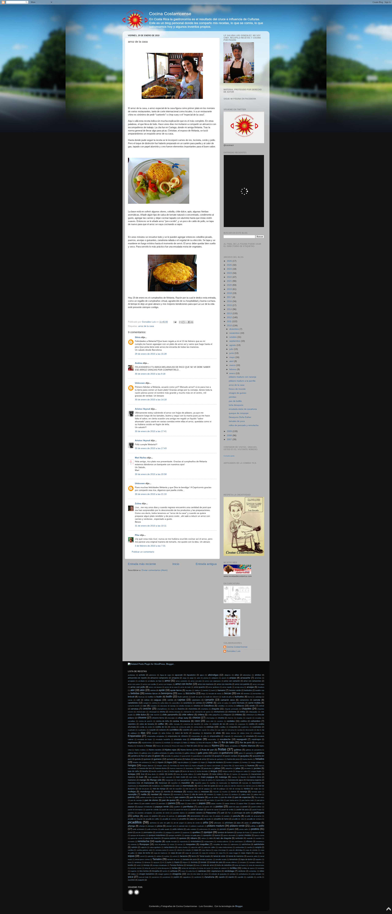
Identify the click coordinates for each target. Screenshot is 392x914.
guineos (158, 759)
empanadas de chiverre (178, 736)
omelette (210, 794)
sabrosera (234, 844)
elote (218, 733)
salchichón (259, 844)
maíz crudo (180, 777)
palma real (257, 794)
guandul (208, 756)
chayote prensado (231, 709)
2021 (229, 281)
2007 (229, 439)
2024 (229, 269)
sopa (196, 850)
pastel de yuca (242, 810)
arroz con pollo (137, 687)
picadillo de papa (186, 819)
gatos (241, 753)
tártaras (147, 862)
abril (231, 361)
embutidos (257, 733)
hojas (203, 762)
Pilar (137, 535)
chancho (181, 709)
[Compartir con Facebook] (189, 322)
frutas (222, 749)
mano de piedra (207, 780)
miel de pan (189, 789)
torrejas (190, 865)
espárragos (256, 739)
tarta (129, 862)
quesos (182, 838)
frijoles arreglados (231, 746)
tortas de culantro (220, 868)
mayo (232, 357)
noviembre (234, 333)
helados (259, 758)
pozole (138, 832)
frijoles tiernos (186, 750)
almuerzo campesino (159, 678)
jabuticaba (207, 768)
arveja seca (239, 687)
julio (231, 349)
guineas (147, 759)
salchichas (246, 844)
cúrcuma (230, 730)
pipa (239, 823)
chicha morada (174, 712)
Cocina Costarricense (237, 647)
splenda (150, 856)
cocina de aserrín (145, 721)
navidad (154, 794)
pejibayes (259, 812)
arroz (167, 680)
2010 (229, 325)
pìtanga (142, 826)
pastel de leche (181, 810)
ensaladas (196, 739)
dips (143, 732)
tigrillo (169, 862)
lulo (227, 774)
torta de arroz (208, 865)
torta (198, 865)
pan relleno (134, 803)
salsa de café (196, 847)
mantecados (220, 780)
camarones (244, 700)
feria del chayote (205, 743)
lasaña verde (156, 771)
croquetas (233, 727)
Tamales (157, 859)
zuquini (141, 880)
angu (184, 678)
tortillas (233, 868)
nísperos (166, 794)
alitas (237, 675)
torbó (139, 865)
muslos (225, 792)
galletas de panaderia (254, 750)
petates (227, 816)
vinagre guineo (163, 874)
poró (231, 829)
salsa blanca (169, 847)
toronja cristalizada (160, 865)
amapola (175, 678)
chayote (215, 709)
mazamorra (144, 786)
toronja (146, 865)
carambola (187, 703)
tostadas (261, 868)
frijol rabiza (204, 746)
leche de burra (188, 771)
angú (191, 678)
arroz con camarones (252, 681)
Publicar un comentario (143, 552)
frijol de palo (192, 746)
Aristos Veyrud (142, 409)
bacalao (189, 690)
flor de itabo (228, 742)
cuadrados (142, 730)
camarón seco (228, 700)
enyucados (212, 739)
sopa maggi (233, 853)
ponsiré (223, 829)
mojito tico (257, 789)
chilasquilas (253, 712)
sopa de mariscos (160, 853)
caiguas (157, 700)
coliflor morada (174, 724)
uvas (183, 871)
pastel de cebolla (152, 810)
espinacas (133, 742)
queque (208, 832)
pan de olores (151, 800)
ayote (162, 690)
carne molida (254, 703)
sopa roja (257, 853)
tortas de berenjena (189, 868)
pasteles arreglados (145, 813)
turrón (165, 871)
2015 (229, 305)
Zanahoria (209, 877)
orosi (226, 794)
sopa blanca (206, 850)
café (138, 700)
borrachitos (257, 693)
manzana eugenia (253, 780)
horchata (173, 766)
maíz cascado (167, 777)
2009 (229, 431)
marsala (245, 783)
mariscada (223, 783)
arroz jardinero (213, 687)
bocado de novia (215, 693)
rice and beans (237, 841)
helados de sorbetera (141, 762)
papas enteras (230, 803)
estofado (167, 743)
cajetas (181, 699)
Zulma (138, 503)
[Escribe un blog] (183, 322)
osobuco (234, 794)
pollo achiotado (138, 829)
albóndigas (213, 675)
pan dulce (210, 800)
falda (185, 743)
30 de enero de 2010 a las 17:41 (151, 431)
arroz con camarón (232, 681)
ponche (213, 829)
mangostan (169, 780)
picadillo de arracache (253, 816)
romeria (133, 844)
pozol (130, 832)
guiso (179, 759)
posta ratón (243, 829)
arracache (245, 678)
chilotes (238, 714)
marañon (174, 783)
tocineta (194, 862)
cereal (261, 706)
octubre (233, 337)
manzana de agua (235, 780)
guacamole (186, 756)
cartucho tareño (134, 706)
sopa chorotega (219, 850)
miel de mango (159, 789)
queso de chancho (153, 838)
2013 (229, 313)
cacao (130, 700)
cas (144, 706)
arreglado (131, 681)
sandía (249, 847)
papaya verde (162, 806)
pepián (146, 816)
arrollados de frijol (154, 681)
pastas (219, 806)
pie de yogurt (179, 823)
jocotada (247, 768)
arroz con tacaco (155, 687)
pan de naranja (135, 800)
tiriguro (185, 862)
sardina (130, 850)
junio (232, 353)
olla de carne (197, 794)
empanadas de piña (198, 736)
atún (142, 690)
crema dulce (198, 727)
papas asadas (216, 803)
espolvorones (147, 743)
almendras (247, 675)
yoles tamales (256, 874)
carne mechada (238, 703)
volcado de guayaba (218, 874)
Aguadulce (191, 675)
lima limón (151, 774)
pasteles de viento (163, 813)
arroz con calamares (213, 681)
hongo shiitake (256, 762)
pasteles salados (195, 813)
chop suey (183, 718)
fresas (149, 746)
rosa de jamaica (161, 844)
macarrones (256, 774)
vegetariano (216, 871)
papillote (177, 807)
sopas (131, 856)
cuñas (212, 730)
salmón (134, 847)
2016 (229, 301)
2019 (229, 289)
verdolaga (229, 871)
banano (221, 690)
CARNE (209, 703)
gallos (215, 753)
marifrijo (212, 783)
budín (169, 696)
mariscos (234, 783)
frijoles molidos (140, 750)
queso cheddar (244, 835)
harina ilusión (247, 759)
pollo (261, 825)
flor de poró (245, 742)
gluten (158, 756)
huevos (250, 765)
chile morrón (154, 715)
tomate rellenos (231, 862)
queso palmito (170, 838)
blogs (203, 693)
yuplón (176, 877)
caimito (170, 700)
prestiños (159, 832)
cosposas (241, 724)
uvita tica (191, 871)
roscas (180, 844)
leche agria (175, 771)
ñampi (186, 794)
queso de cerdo (136, 838)
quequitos (207, 835)
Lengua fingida (256, 771)
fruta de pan (208, 750)
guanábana (197, 756)
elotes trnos (244, 733)
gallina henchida (175, 753)
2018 (229, 293)
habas (187, 759)
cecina (230, 706)
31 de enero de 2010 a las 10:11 (150, 526)
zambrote (197, 877)
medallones (156, 786)
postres (255, 829)
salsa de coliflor (209, 847)
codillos (243, 721)
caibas (147, 700)
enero (232, 373)
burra (250, 697)
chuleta (221, 718)
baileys (197, 690)
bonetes (247, 693)
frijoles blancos (248, 746)
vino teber (197, 874)
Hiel (153, 762)
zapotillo (240, 877)
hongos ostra (162, 766)
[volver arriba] (388, 910)
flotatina (131, 746)
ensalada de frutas (144, 739)
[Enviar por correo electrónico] (180, 322)
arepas (232, 678)
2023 (229, 273)
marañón (185, 783)
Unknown (140, 383)
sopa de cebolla (251, 850)
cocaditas (131, 721)
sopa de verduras (208, 853)
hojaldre (195, 762)
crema (173, 727)
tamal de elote (219, 856)
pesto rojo (208, 816)
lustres (234, 774)
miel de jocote (143, 789)
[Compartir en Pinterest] (192, 322)
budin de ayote (196, 697)
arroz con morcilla (224, 684)
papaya (131, 807)
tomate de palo (216, 862)
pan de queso (168, 800)
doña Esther (166, 733)
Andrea (138, 363)
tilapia (176, 862)
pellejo (136, 816)
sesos (171, 850)
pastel (245, 807)
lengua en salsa (241, 771)
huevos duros (161, 768)
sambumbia (239, 847)
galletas (237, 750)
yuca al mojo (144, 877)
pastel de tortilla (227, 810)
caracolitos (176, 703)
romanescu (260, 841)
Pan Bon (169, 797)
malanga (223, 777)
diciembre (234, 329)
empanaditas (215, 736)
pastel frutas (257, 810)
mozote (216, 792)
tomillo (130, 865)
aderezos (152, 675)
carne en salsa (222, 703)
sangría (258, 847)
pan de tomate (185, 800)
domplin (155, 733)
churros (230, 718)
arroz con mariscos (205, 684)
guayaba (244, 756)
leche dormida (202, 771)
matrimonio (132, 786)
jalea (238, 768)
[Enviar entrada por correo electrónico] (175, 322)
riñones (249, 841)
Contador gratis (229, 456)
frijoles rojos (170, 750)
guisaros (170, 759)
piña (205, 822)
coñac (206, 724)
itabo (198, 768)
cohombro (255, 721)
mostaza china (192, 792)
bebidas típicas (151, 693)
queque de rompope (239, 413)
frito (197, 750)
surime (166, 856)
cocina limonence (181, 721)
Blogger (239, 906)
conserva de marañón (191, 724)
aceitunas (131, 675)
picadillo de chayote (135, 819)
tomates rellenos (255, 862)
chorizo (196, 717)
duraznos (208, 733)
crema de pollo (184, 727)
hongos (132, 765)
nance (233, 792)
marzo (232, 365)
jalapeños (229, 768)
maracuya (163, 783)
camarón (209, 699)
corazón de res (218, 724)
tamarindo (233, 859)
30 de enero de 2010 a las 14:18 (151, 399)
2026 (229, 261)
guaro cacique (231, 756)
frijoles (215, 745)
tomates (243, 862)
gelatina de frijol (138, 756)
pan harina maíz (248, 800)
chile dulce (141, 714)
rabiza (203, 838)
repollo (158, 841)
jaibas (217, 768)
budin (159, 697)
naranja (243, 791)
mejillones (167, 786)
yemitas (232, 397)
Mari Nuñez (141, 458)
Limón (161, 774)
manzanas (149, 783)
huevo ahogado (198, 766)
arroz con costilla (149, 684)
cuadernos (245, 727)
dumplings (196, 733)
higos (169, 762)
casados (153, 706)
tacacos (184, 856)
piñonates (217, 823)
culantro (186, 730)
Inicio (175, 564)
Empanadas (134, 735)
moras (157, 792)
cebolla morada (184, 706)
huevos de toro (145, 768)
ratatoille (250, 838)
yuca (130, 876)
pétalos (218, 816)
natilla (144, 794)
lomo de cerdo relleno (184, 774)
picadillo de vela (238, 819)
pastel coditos (256, 807)
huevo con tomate (213, 766)
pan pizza (260, 800)
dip (258, 730)
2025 (229, 265)
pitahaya (256, 823)
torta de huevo (240, 865)
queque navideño (175, 835)
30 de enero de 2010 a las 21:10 (151, 494)
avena (153, 690)
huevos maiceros (176, 768)
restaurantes (209, 841)
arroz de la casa (146, 326)
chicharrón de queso (202, 712)
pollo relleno (178, 829)
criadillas (222, 727)
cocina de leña (162, 721)
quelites (196, 832)
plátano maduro (215, 825)
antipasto (214, 678)
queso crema (259, 835)
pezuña (236, 816)
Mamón (243, 777)
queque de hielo (258, 832)
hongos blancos (148, 766)
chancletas (192, 709)
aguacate (179, 675)
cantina (154, 703)
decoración (249, 730)
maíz (141, 777)
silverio (179, 850)
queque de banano (226, 832)
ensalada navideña (163, 739)
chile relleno (188, 714)
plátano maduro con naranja (242, 377)
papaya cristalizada (145, 807)
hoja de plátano (183, 762)
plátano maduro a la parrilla (242, 381)
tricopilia (155, 871)
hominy (245, 762)
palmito (131, 797)
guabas (176, 756)
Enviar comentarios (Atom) (155, 570)
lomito (170, 774)
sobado (188, 850)
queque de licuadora (137, 835)
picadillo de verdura (254, 819)
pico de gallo (165, 823)
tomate (203, 862)
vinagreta (176, 874)
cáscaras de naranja (167, 706)
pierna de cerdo (193, 823)
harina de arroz (200, 759)
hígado (161, 762)
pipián (246, 823)
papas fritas (243, 803)
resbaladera (196, 841)
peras (163, 816)
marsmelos (256, 783)
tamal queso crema (142, 859)
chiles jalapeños (214, 715)
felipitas (193, 743)
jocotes (257, 768)
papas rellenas (256, 803)
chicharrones (219, 712)
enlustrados (238, 736)
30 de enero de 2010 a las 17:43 (151, 448)
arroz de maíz (185, 687)
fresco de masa (178, 746)
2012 (229, 317)
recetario (131, 841)
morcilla (167, 792)
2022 (229, 277)
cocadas (258, 718)
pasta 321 (208, 807)
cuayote (152, 730)
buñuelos (239, 697)
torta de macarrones (256, 865)
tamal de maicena (236, 856)
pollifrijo (253, 826)
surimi (174, 856)
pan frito (220, 800)
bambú (205, 690)
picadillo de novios (169, 819)
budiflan (150, 697)
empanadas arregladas (155, 736)
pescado (182, 816)
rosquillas (204, 844)
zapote (231, 877)
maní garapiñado (183, 780)
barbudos (248, 690)
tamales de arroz (173, 859)
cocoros (220, 721)
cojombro (132, 724)
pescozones (196, 816)
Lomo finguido (202, 774)
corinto (231, 724)
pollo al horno (152, 829)
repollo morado (171, 841)
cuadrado (131, 730)
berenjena (166, 693)
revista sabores (223, 841)
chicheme (232, 712)
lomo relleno (217, 774)
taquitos (259, 859)
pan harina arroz (232, 800)
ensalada (250, 736)
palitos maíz (245, 794)
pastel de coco (167, 810)
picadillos (135, 822)
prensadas (148, 832)
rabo (211, 838)
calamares (196, 700)
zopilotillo (250, 877)
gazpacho (249, 753)
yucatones (166, 877)
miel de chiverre (236, 786)
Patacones (211, 813)
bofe (238, 693)
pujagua (169, 832)
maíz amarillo (153, 777)
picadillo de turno (221, 819)
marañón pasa (200, 783)
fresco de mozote (237, 389)
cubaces (162, 730)
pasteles (131, 813)
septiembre (235, 341)
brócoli (131, 697)
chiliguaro (227, 715)
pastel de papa (197, 810)
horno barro (184, 766)
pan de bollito (235, 401)
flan (216, 742)
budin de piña (227, 697)
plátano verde (237, 825)
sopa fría (222, 853)
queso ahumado (229, 835)
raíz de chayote (223, 838)
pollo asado (165, 829)
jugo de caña (133, 771)
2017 (229, 297)
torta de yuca (150, 868)
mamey (234, 777)
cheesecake (141, 712)
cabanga (258, 697)
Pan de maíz (259, 797)
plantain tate (183, 826)
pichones (153, 823)
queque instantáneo (157, 835)
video (262, 871)
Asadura (261, 687)
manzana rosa (134, 783)
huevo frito (228, 766)
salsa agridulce (155, 847)
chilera (201, 714)
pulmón (177, 832)
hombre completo (232, 762)
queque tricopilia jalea (192, 835)
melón (177, 786)
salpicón (144, 847)
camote (256, 700)
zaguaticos (187, 877)
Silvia (138, 337)
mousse (205, 791)
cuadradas (256, 727)
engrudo (227, 736)
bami (213, 690)
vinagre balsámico (147, 874)
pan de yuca (198, 800)
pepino (155, 816)
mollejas (132, 791)
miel (199, 786)
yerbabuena (243, 874)
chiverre (142, 717)
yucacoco (155, 877)
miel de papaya (204, 789)
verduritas (252, 871)
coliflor (161, 724)
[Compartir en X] (186, 322)
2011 (229, 321)
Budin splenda (183, 697)
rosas (172, 844)
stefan (158, 856)
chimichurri (250, 715)
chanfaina (204, 709)
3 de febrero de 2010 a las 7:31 (150, 546)
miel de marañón (175, 789)
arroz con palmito (242, 684)
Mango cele (155, 780)
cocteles (231, 721)
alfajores (227, 675)
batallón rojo (259, 690)
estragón (177, 743)
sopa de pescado (191, 853)
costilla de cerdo (145, 727)
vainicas (202, 871)
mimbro (247, 789)
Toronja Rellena (176, 865)
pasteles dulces (179, 813)
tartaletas (137, 862)
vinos (206, 874)
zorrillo (259, 877)
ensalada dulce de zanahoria (243, 409)
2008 (229, 435)
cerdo (252, 706)
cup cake (220, 730)
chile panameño (170, 714)
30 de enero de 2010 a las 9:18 (150, 374)
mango (142, 780)
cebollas (196, 706)
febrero (233, 369)
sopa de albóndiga (235, 850)
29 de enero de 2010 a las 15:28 (151, 354)
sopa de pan (176, 853)
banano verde (235, 690)
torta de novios (135, 868)
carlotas (199, 703)
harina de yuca (233, 759)
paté (222, 813)
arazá (224, 678)
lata (165, 771)
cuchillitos (174, 730)
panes (171, 803)
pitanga (131, 826)
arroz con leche (183, 684)
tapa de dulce (246, 859)
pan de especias (243, 797)
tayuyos (156, 862)
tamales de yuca (237, 421)
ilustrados (189, 768)
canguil (145, 703)
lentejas (131, 774)
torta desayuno (236, 405)
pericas (172, 816)
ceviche (147, 708)
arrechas (258, 678)
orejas (218, 794)
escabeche (225, 739)
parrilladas (188, 806)
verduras (241, 871)
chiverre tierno (158, 718)
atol (132, 690)
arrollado (141, 681)
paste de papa (234, 807)
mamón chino (255, 777)
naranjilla (132, 794)
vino (188, 874)
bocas (227, 693)
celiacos (240, 706)
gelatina (260, 753)
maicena (131, 777)
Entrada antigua (206, 564)
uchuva (173, 871)
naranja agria (256, 792)
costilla (251, 724)
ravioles (259, 838)
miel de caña (223, 786)
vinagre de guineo (237, 393)
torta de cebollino (224, 865)
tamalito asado (221, 859)
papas (202, 803)
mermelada (188, 786)
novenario (177, 794)
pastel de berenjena (135, 810)
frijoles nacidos (155, 750)
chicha (162, 712)
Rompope (144, 844)
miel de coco (250, 786)
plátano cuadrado (197, 826)
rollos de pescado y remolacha (243, 425)
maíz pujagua (207, 777)
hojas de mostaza (215, 762)
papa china (191, 803)
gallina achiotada (160, 753)
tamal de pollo (252, 856)
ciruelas (239, 718)
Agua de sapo (165, 675)
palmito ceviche (146, 797)
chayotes (246, 708)
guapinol (218, 756)
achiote (142, 675)
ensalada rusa (180, 739)
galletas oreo (146, 753)
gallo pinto (203, 753)
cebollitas (221, 706)
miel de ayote (209, 786)
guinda (138, 759)
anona (205, 678)
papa (182, 803)
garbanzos (227, 752)
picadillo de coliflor (152, 819)
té (163, 862)
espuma (158, 743)
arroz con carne (134, 684)
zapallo (222, 877)
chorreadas (210, 718)
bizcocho (191, 693)
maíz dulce (193, 777)
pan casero (180, 797)
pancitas (162, 803)
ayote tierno (176, 690)
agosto (233, 345)
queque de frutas (243, 832)
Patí (229, 813)
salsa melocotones (225, 847)
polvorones (203, 829)
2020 (229, 285)
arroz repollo (227, 687)
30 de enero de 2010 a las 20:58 (151, 474)
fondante (140, 746)
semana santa (160, 850)
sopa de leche (144, 853)
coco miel (209, 721)
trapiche (133, 871)
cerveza (134, 709)
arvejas (250, 687)
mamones (132, 780)
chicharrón (187, 712)
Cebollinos (209, 706)
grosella (167, 756)
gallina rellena (190, 753)
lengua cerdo (227, 771)
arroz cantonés (181, 681)
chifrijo (242, 712)
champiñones (162, 709)
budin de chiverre (212, 697)
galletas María (133, 753)
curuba (239, 730)
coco (197, 720)
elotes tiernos (231, 733)
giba (149, 756)
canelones (133, 703)
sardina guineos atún (144, 850)
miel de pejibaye (219, 789)
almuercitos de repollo (137, 678)
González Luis (233, 651)
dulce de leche (181, 733)
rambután (239, 838)
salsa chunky (183, 847)
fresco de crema (162, 746)
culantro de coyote (199, 730)
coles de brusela (146, 724)
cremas (210, 727)
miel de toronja (234, 789)
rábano (193, 838)
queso (217, 835)
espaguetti (242, 739)
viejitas (133, 874)
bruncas (141, 697)
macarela (244, 774)
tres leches (144, 871)
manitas (195, 780)
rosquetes (191, 844)
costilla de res (161, 727)
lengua (214, 771)
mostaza (178, 791)
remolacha (143, 841)
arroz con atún (196, 681)
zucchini (131, 880)
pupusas (186, 832)
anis (198, 678)
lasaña (145, 771)
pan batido (158, 797)
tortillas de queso (248, 868)
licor (143, 774)
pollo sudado (191, 829)
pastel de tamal (212, 810)
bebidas (135, 693)
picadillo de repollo (204, 819)
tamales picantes (206, 859)
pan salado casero (149, 803)
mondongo (145, 791)
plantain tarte (171, 826)
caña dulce (164, 703)
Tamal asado (204, 856)
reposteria (183, 841)
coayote (249, 718)
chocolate (171, 718)
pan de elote (226, 797)
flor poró (258, 743)
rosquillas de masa (220, 844)
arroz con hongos (165, 684)
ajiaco (202, 675)
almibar (258, 675)
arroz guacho (199, 687)
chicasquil (152, 712)
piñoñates (229, 823)
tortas (175, 868)
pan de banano (197, 797)
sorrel (142, 856)
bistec (180, 693)
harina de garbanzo (216, 759)
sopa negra (246, 853)
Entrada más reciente (142, 564)
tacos (194, 856)
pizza (159, 826)
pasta (200, 807)
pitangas (151, 826)
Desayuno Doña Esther (240, 417)
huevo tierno (239, 766)
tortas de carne (205, 868)
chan (172, 709)
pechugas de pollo (242, 813)
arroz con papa (258, 684)
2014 (229, 309)
